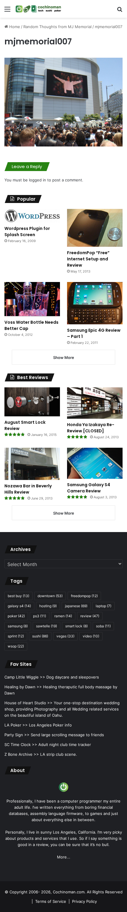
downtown (50, 596)
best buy (18, 596)
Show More (63, 357)
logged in (37, 180)
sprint (16, 636)
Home (14, 26)
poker (16, 616)
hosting (48, 606)
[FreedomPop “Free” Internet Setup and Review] (95, 228)
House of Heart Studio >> (28, 702)
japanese (76, 606)
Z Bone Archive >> (21, 754)
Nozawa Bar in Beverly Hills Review (28, 489)
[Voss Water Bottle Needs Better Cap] (32, 299)
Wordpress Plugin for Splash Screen (27, 231)
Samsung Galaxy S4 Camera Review (88, 488)
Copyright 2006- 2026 (30, 892)
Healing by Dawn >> (23, 686)
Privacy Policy (84, 901)
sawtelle (46, 626)
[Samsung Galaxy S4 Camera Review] (95, 463)
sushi (40, 636)
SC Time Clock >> (20, 744)
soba (103, 626)
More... (63, 857)
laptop (103, 606)
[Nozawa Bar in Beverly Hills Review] (32, 464)
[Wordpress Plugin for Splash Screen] (32, 215)
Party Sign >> (17, 734)
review (89, 616)
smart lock (76, 626)
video (91, 636)
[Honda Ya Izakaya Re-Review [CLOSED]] (95, 403)
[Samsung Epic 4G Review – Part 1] (95, 303)
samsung (18, 626)
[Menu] (7, 11)
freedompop (84, 596)
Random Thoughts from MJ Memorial (57, 26)
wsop (16, 646)
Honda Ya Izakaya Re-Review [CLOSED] (90, 428)
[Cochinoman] (38, 9)
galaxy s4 (19, 606)
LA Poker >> (16, 725)
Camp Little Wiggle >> (24, 677)
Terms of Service (50, 901)
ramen (63, 616)
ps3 (39, 616)
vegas (65, 636)
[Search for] (120, 11)
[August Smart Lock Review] (32, 401)
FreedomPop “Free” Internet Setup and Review (88, 259)
